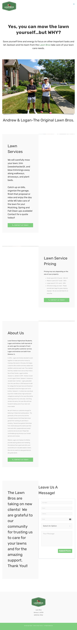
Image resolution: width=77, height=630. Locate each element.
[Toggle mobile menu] (74, 4)
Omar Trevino (40, 625)
